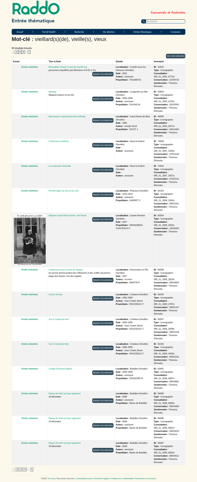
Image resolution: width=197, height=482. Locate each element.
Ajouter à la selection (103, 74)
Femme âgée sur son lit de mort (64, 191)
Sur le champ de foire (59, 319)
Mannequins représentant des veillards (67, 116)
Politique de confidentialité (122, 478)
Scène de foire (55, 294)
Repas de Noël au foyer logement (65, 393)
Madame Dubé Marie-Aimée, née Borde (67, 215)
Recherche (79, 32)
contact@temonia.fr (84, 478)
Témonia (51, 478)
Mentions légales (102, 478)
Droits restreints (29, 67)
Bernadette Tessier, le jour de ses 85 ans (68, 67)
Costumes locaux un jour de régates (66, 270)
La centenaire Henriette (60, 166)
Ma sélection (108, 32)
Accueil (20, 32)
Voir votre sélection (176, 56)
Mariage (52, 92)
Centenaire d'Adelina (59, 141)
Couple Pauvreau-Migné (60, 369)
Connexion (175, 32)
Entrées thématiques (142, 32)
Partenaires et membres (145, 478)
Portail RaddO (48, 32)
